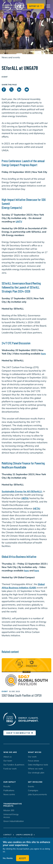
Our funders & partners (13, 764)
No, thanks (8, 858)
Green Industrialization (13, 821)
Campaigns (33, 790)
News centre (9, 794)
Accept (22, 858)
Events (31, 786)
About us (7, 756)
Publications (8, 790)
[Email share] (28, 89)
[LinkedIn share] (21, 89)
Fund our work (10, 768)
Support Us (34, 6)
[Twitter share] (13, 89)
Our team (7, 760)
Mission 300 (8, 810)
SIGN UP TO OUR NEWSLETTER (18, 733)
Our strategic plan (36, 772)
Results (6, 786)
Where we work (35, 768)
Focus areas (33, 760)
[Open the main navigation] (48, 6)
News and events (11, 57)
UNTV (19, 221)
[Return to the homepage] (14, 6)
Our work (32, 756)
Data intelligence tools (38, 764)
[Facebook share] (5, 89)
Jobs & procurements (37, 794)
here (43, 353)
